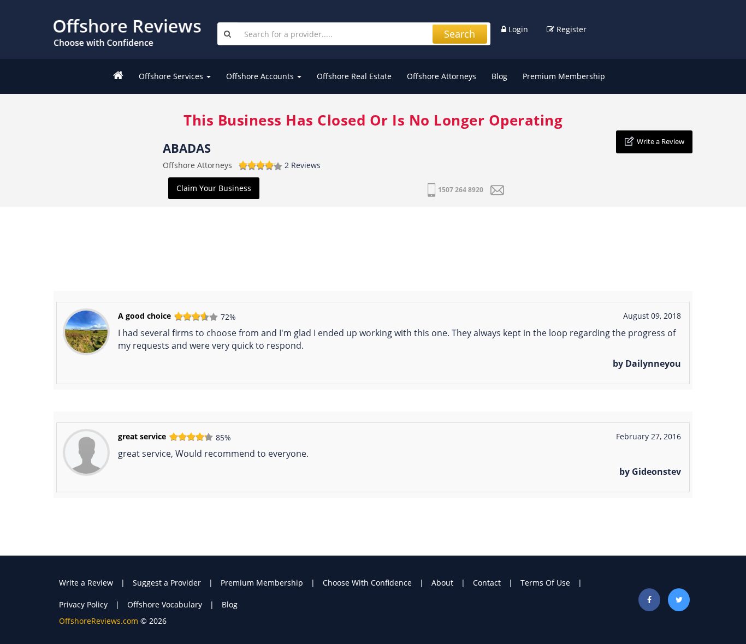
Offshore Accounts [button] (261, 76)
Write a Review (660, 141)
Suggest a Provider (167, 582)
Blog (499, 76)
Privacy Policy (83, 604)
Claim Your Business (213, 188)
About (442, 582)
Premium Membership (564, 76)
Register (570, 29)
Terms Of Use (545, 582)
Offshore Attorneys (441, 76)
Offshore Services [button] (172, 76)
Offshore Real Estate (354, 76)
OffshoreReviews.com (98, 621)
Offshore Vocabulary (164, 604)
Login (517, 29)
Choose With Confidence (367, 582)
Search (459, 33)
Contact (487, 582)
